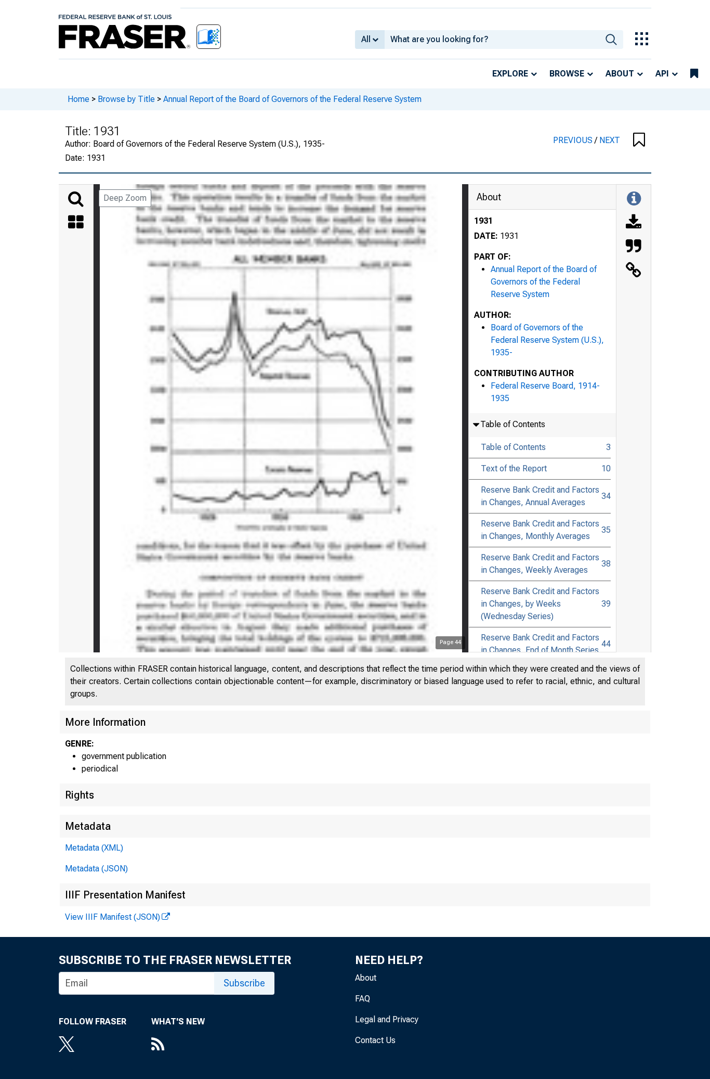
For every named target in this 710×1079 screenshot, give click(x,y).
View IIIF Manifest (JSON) (112, 917)
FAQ (362, 999)
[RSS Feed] (178, 1045)
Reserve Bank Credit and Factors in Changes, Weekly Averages (540, 564)
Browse (566, 74)
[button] (639, 140)
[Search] (76, 199)
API (662, 74)
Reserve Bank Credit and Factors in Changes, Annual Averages (540, 496)
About (620, 74)
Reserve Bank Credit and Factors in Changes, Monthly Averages (540, 530)
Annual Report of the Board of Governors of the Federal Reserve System (292, 99)
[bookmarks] (694, 74)
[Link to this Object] (634, 271)
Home (78, 99)
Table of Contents (513, 447)
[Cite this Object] (634, 247)
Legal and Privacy (386, 1019)
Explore (510, 74)
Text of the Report (514, 468)
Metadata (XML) (94, 848)
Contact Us (375, 1040)
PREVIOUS (574, 140)
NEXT (609, 140)
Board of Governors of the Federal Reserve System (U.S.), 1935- (547, 340)
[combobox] (492, 39)
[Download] (634, 223)
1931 (483, 221)
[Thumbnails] (76, 223)
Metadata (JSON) (96, 869)
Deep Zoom (125, 198)
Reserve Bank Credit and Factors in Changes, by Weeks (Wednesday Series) (540, 603)
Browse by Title (126, 99)
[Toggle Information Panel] (634, 199)
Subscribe (244, 983)
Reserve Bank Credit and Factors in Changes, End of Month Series (540, 644)
